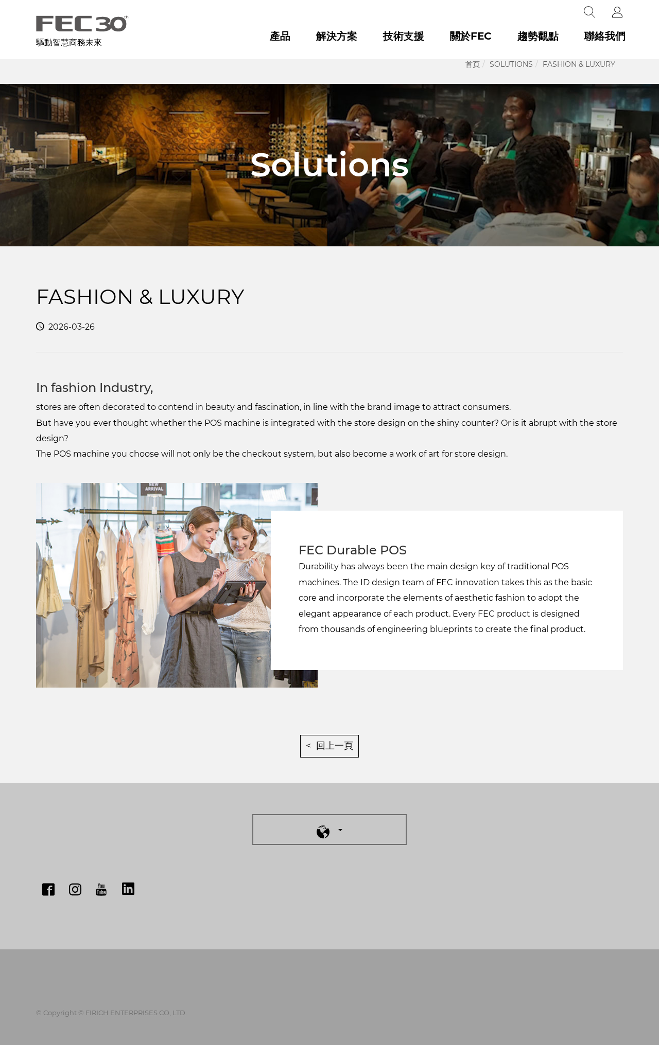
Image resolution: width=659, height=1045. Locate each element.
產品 (280, 36)
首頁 (472, 64)
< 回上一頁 (329, 745)
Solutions (511, 64)
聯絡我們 (605, 36)
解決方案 (336, 36)
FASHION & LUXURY (579, 64)
